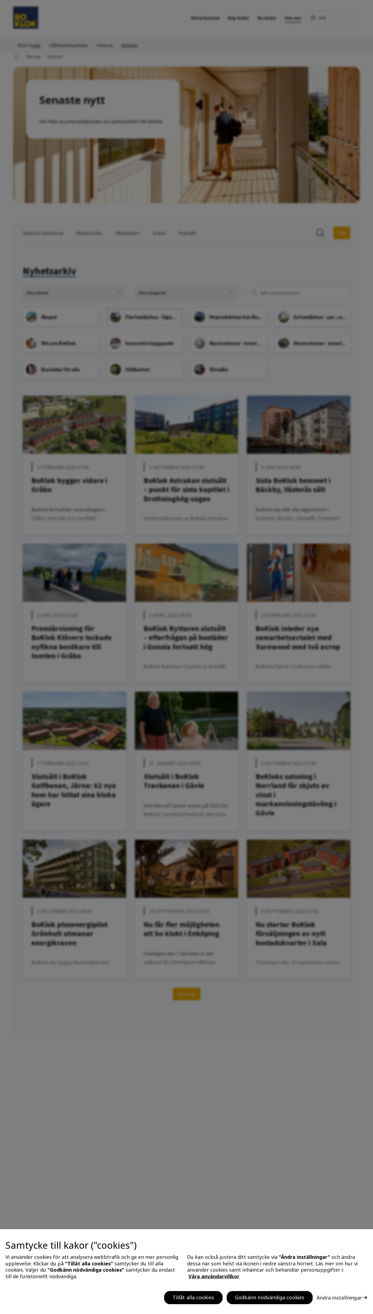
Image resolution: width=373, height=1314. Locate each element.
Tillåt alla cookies (193, 1297)
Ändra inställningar (339, 1297)
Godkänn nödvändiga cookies (269, 1297)
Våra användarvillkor (213, 1276)
